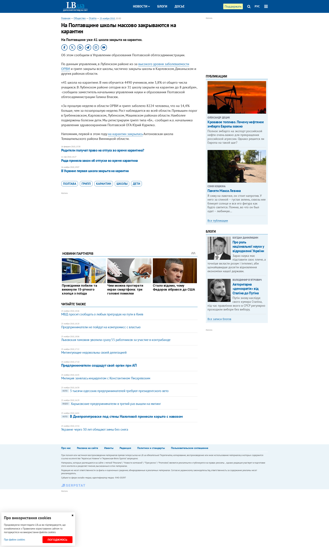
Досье (180, 6)
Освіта (92, 18)
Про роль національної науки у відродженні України (248, 246)
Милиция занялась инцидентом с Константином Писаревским (105, 378)
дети (136, 184)
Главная (65, 18)
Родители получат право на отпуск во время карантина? (102, 150)
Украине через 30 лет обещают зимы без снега (94, 429)
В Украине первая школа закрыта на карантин (95, 171)
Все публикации (218, 221)
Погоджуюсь (57, 539)
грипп (86, 184)
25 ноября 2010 (107, 18)
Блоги (162, 6)
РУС (257, 6)
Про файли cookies (14, 539)
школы (122, 184)
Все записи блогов (219, 319)
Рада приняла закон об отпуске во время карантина (99, 160)
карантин (103, 184)
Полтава (69, 184)
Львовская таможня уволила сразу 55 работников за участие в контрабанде (115, 340)
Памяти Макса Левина (224, 190)
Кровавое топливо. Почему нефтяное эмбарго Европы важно (236, 124)
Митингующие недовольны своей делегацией (93, 352)
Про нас (66, 448)
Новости (140, 6)
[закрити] (72, 515)
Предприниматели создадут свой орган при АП (99, 365)
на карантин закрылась (125, 134)
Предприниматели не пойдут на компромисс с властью (100, 327)
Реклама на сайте (87, 448)
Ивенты (108, 448)
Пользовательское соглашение (189, 448)
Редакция (125, 448)
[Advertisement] (129, 219)
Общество (80, 18)
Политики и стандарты (151, 448)
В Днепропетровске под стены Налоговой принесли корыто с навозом (123, 416)
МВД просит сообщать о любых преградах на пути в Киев (102, 314)
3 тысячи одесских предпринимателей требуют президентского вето (116, 391)
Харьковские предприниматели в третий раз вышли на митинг (112, 403)
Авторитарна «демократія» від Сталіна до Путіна (246, 288)
